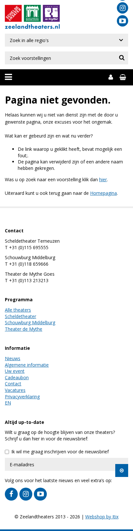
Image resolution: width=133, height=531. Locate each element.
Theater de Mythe (23, 329)
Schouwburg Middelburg (30, 322)
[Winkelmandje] (123, 77)
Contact (13, 384)
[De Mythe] (50, 14)
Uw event (15, 371)
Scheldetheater (20, 316)
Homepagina (103, 193)
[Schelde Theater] (14, 14)
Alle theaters (18, 310)
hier (103, 179)
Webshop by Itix (101, 517)
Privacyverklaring (22, 396)
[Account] (110, 77)
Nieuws (12, 358)
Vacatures (15, 390)
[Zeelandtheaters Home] (32, 26)
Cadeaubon (17, 377)
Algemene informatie (27, 365)
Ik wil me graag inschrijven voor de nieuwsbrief (60, 451)
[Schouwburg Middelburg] (32, 14)
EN (8, 403)
